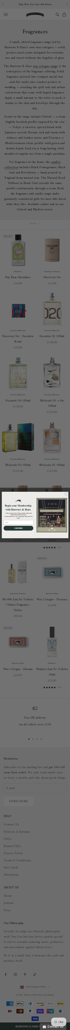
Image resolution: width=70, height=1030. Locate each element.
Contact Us (54, 1026)
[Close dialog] (66, 493)
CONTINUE (18, 528)
